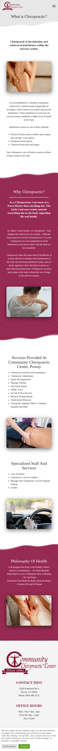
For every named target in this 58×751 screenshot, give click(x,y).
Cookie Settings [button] (9, 746)
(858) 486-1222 (32, 695)
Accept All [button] (24, 746)
